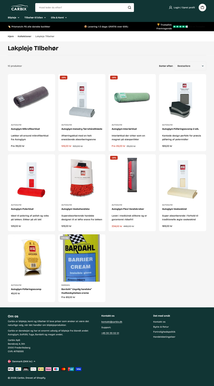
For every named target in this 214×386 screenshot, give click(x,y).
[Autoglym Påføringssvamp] (31, 258)
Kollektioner (24, 36)
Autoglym (16, 125)
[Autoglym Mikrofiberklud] (31, 97)
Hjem (11, 36)
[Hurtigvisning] (50, 81)
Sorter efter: (166, 66)
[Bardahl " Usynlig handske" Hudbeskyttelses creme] (82, 258)
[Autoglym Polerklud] (31, 178)
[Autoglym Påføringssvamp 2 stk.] (182, 97)
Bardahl (65, 285)
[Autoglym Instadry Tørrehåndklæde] (82, 97)
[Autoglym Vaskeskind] (182, 178)
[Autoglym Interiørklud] (132, 97)
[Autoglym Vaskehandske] (82, 178)
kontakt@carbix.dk (111, 321)
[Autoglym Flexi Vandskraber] (132, 178)
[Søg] (129, 7)
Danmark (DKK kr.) (22, 361)
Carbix (20, 377)
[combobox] (84, 7)
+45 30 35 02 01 (110, 333)
